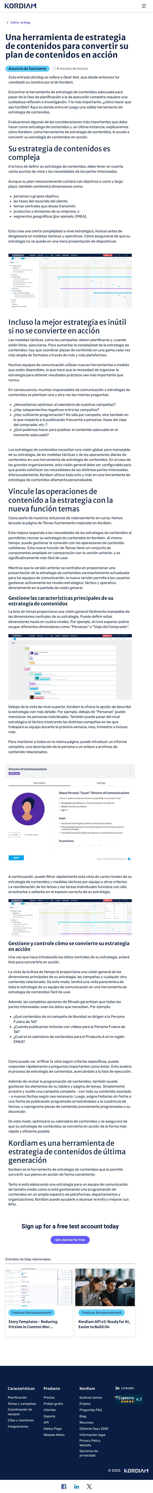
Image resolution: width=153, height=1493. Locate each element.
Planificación (17, 1397)
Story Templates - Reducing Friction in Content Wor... (38, 1303)
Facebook (63, 1486)
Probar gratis (53, 1404)
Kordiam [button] (87, 1388)
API (46, 1422)
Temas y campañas (22, 1404)
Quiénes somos (90, 1397)
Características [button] (21, 1388)
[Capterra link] (129, 1399)
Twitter (89, 1486)
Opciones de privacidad (88, 1453)
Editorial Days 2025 (93, 1429)
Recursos (86, 1422)
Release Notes (54, 1435)
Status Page (53, 1429)
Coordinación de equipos (20, 1412)
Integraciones (18, 1426)
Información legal (92, 1435)
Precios (49, 1397)
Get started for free (70, 1240)
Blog (82, 1416)
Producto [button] (52, 1388)
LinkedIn (127, 1388)
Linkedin (76, 1486)
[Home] (136, 1470)
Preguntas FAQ (90, 1410)
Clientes (50, 1410)
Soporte (49, 1416)
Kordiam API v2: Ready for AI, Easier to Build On (105, 1303)
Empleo (85, 1404)
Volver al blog (20, 22)
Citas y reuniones (21, 1420)
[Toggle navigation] (144, 6)
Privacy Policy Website (89, 1443)
